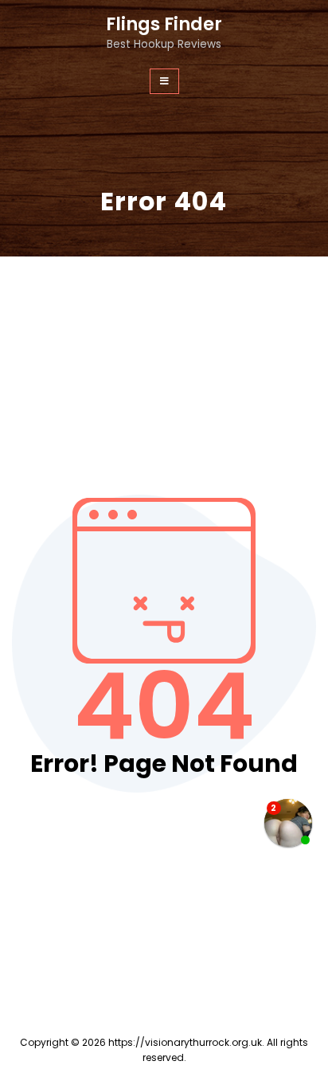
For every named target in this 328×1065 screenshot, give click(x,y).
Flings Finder (164, 24)
